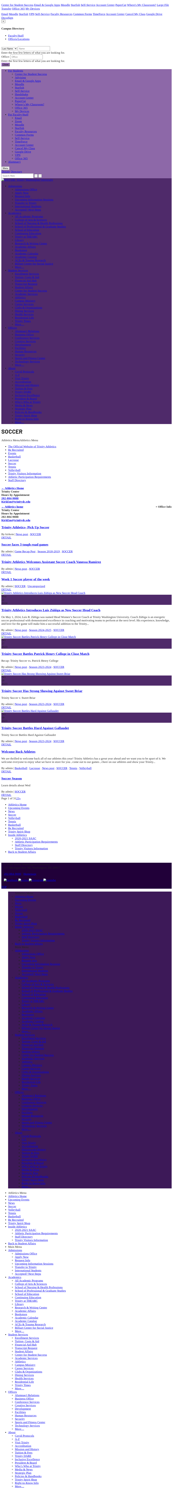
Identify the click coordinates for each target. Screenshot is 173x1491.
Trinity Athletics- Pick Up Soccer (25, 527)
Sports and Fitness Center (30, 358)
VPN (31, 14)
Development (23, 344)
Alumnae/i (14, 161)
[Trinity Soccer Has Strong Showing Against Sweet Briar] (35, 673)
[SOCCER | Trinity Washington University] (27, 179)
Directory (16, 171)
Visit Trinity (22, 378)
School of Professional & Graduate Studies (40, 226)
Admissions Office (26, 189)
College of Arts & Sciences (31, 219)
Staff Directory (17, 480)
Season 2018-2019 (49, 551)
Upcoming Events (18, 808)
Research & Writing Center (31, 243)
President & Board (26, 398)
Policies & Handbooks (28, 412)
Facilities (20, 348)
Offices (12, 327)
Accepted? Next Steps (28, 209)
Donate (5, 171)
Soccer (12, 463)
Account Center (105, 5)
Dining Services (24, 311)
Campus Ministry (25, 300)
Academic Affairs (25, 246)
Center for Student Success (17, 5)
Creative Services (25, 341)
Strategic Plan (23, 408)
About (12, 368)
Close (5, 64)
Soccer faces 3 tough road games (24, 544)
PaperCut (120, 5)
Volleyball (14, 470)
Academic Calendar (26, 253)
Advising (20, 77)
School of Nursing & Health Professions (39, 223)
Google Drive (154, 14)
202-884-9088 (10, 498)
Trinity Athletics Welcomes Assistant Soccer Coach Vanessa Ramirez (51, 562)
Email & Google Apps (47, 5)
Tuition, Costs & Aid (27, 277)
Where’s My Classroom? (29, 104)
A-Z (17, 375)
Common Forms (82, 14)
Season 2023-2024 (40, 667)
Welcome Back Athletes (18, 751)
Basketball (14, 456)
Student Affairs (24, 287)
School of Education (27, 230)
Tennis (12, 466)
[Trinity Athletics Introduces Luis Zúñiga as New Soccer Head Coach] (43, 593)
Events (12, 453)
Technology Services (27, 361)
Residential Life (24, 317)
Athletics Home (17, 804)
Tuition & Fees (23, 388)
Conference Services (27, 338)
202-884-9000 (12, 874)
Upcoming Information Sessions (34, 199)
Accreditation (23, 381)
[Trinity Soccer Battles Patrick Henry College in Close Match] (38, 636)
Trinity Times (23, 321)
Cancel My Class (135, 14)
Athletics (20, 297)
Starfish (75, 5)
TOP (4, 887)
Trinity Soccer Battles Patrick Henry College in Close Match (45, 654)
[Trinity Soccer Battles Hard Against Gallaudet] (30, 710)
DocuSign (7, 17)
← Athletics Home (12, 488)
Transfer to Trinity (26, 203)
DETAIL (6, 537)
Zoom (18, 121)
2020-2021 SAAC (25, 838)
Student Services (18, 270)
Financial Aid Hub (26, 280)
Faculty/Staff (16, 35)
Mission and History (27, 385)
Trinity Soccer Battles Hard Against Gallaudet (35, 728)
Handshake (21, 94)
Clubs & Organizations (28, 307)
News (11, 811)
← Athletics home (12, 506)
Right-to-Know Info (27, 418)
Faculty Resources (61, 14)
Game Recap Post (25, 551)
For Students (15, 70)
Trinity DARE (23, 391)
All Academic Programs (29, 216)
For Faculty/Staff (18, 114)
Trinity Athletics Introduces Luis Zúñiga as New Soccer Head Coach (50, 610)
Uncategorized (36, 586)
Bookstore (21, 250)
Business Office (24, 334)
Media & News (24, 405)
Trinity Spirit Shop (26, 415)
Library (19, 240)
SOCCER (35, 534)
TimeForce (99, 14)
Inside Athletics (17, 835)
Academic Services (26, 294)
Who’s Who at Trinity (28, 402)
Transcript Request (26, 284)
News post (22, 534)
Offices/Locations (19, 39)
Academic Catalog (26, 257)
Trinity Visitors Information (24, 473)
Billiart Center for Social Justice (34, 263)
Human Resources (25, 351)
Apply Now (22, 192)
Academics (14, 213)
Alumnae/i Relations (27, 331)
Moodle (65, 5)
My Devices (33, 8)
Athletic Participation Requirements (29, 477)
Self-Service (88, 5)
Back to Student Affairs (22, 851)
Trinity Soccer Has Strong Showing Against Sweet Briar (41, 691)
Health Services (24, 314)
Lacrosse (13, 460)
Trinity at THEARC (26, 236)
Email (4, 14)
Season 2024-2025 (40, 630)
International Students (28, 206)
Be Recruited (16, 450)
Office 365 (18, 8)
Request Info (22, 196)
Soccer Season (11, 778)
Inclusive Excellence (27, 395)
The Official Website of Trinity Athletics (32, 446)
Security (20, 354)
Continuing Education (28, 233)
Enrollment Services (27, 273)
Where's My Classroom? (141, 5)
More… (19, 267)
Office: (5, 56)
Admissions (15, 186)
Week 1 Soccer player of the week (25, 579)
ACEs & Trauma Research (30, 260)
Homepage (29, 874)
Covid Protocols (24, 371)
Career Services (24, 304)
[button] (19, 440)
